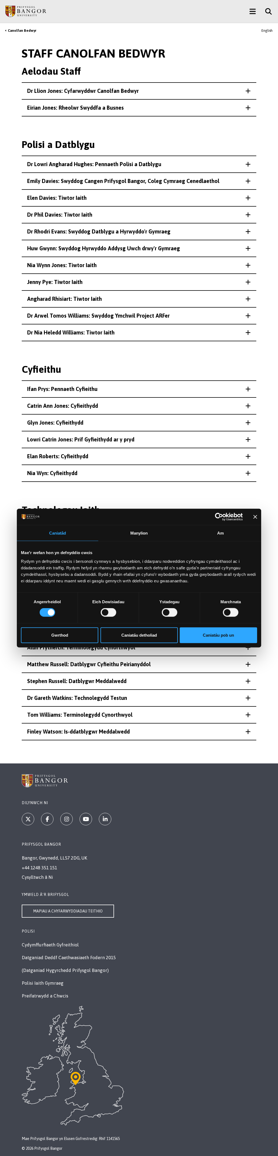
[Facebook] (47, 819)
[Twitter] (28, 819)
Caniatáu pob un (218, 635)
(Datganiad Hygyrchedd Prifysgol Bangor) (65, 970)
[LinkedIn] (105, 819)
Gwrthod (59, 635)
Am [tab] (220, 533)
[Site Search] (266, 11)
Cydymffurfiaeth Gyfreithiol (50, 944)
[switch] (108, 612)
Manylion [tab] (139, 533)
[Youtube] (86, 819)
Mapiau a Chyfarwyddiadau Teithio (68, 911)
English (267, 30)
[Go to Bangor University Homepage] (25, 11)
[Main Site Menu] (252, 11)
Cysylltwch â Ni (37, 877)
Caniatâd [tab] (57, 533)
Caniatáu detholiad (139, 635)
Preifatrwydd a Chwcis (45, 996)
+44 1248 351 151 (39, 867)
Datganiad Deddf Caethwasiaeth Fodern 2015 (69, 957)
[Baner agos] (255, 517)
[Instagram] (66, 819)
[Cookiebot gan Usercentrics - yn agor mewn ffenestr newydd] (219, 517)
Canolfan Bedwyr (22, 31)
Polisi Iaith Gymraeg (43, 983)
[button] (139, 91)
